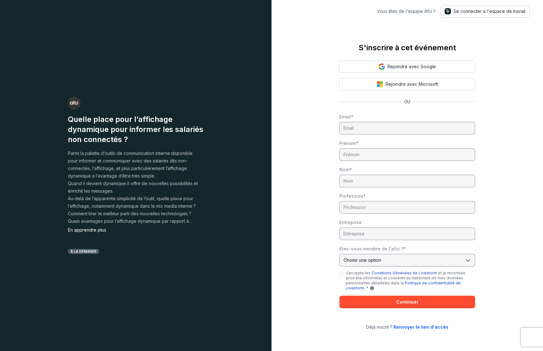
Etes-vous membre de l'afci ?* (372, 248)
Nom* (345, 169)
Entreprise (350, 222)
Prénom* (349, 143)
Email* (346, 116)
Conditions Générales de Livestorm (404, 273)
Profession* (352, 196)
